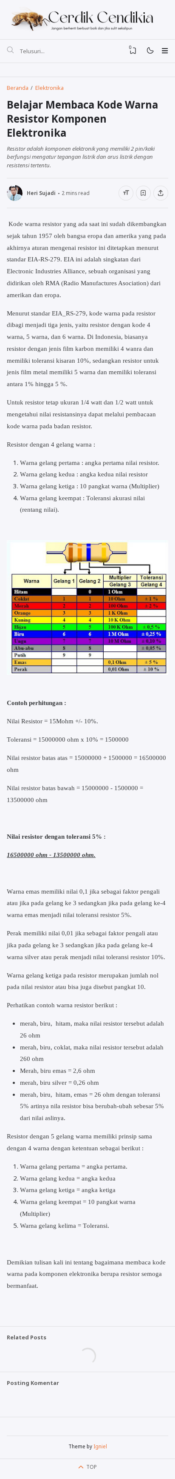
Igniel (100, 1446)
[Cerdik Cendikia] (87, 19)
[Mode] (150, 51)
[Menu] (164, 50)
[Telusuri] (10, 51)
